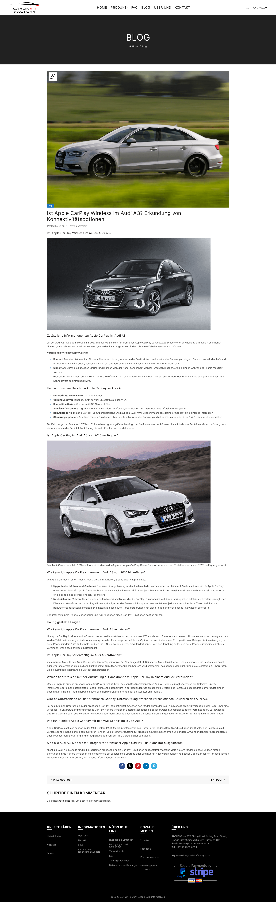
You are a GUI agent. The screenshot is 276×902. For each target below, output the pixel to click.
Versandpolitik (116, 851)
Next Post (216, 779)
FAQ (134, 7)
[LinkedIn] (146, 766)
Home (102, 7)
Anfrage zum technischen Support (89, 850)
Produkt (119, 7)
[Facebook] (122, 766)
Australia (51, 844)
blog (144, 46)
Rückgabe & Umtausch (121, 839)
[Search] (247, 7)
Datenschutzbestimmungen (123, 865)
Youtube (144, 840)
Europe (50, 853)
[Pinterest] (138, 766)
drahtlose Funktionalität (192, 424)
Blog (145, 7)
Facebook (145, 848)
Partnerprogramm (149, 857)
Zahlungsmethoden (119, 860)
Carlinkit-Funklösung (81, 428)
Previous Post (62, 779)
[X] (130, 766)
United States (54, 836)
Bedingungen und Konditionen (118, 845)
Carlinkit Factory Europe (132, 896)
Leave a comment (78, 226)
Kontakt (182, 7)
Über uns (162, 7)
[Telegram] (154, 766)
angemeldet (63, 800)
